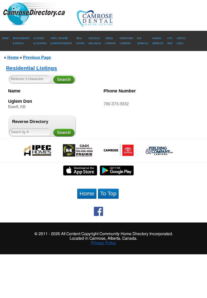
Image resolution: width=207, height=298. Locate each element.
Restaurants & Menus (21, 41)
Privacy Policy (103, 243)
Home (5, 38)
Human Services (157, 41)
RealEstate (80, 41)
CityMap (169, 41)
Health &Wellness (95, 41)
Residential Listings (31, 68)
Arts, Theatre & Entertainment (61, 41)
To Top (108, 193)
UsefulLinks (181, 41)
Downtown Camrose (126, 41)
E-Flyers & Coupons (40, 41)
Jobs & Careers (110, 41)
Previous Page (37, 57)
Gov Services (142, 41)
